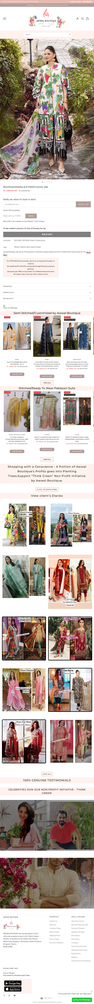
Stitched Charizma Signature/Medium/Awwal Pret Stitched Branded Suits (17, 439)
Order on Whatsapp (10, 308)
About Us (52, 925)
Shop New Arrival (77, 921)
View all (47, 383)
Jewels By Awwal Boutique (81, 961)
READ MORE (8, 947)
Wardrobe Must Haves (79, 950)
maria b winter (36, 247)
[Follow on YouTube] (15, 995)
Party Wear (75, 939)
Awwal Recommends (79, 946)
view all (47, 774)
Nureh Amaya (77, 359)
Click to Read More (47, 489)
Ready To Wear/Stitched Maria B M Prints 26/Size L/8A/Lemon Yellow (47, 438)
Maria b (17, 247)
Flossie (77, 434)
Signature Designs (77, 932)
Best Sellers (75, 935)
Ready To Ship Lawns (37, 240)
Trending (74, 943)
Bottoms (74, 957)
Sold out (47, 234)
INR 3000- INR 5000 (21, 240)
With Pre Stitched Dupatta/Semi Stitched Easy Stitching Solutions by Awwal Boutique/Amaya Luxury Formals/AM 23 (47, 364)
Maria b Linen (25, 247)
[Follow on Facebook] (4, 995)
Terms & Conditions (56, 943)
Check (31, 216)
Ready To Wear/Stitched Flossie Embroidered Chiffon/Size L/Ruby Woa (77, 439)
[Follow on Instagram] (9, 995)
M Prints (47, 434)
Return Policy (54, 932)
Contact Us (53, 921)
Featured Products (78, 928)
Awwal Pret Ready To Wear (17, 434)
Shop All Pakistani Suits (79, 925)
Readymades (76, 954)
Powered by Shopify (55, 1002)
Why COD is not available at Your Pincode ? (23, 221)
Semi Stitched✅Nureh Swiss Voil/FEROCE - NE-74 (17, 363)
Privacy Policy (54, 939)
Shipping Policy (54, 935)
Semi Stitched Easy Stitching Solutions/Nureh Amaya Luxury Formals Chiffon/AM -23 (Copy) (77, 364)
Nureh (17, 359)
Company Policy (55, 928)
